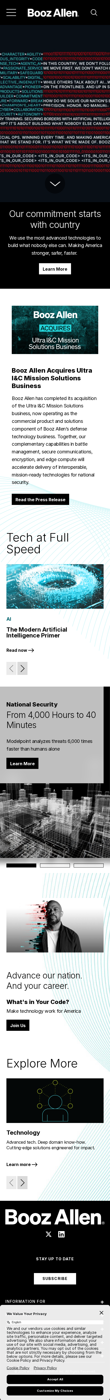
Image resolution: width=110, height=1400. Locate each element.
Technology (23, 1133)
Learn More (55, 269)
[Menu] (11, 12)
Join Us (18, 1025)
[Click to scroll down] (55, 183)
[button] (94, 12)
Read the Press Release (40, 499)
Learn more (19, 1164)
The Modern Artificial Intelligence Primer (36, 633)
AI (8, 619)
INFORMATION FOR (25, 1301)
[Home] (53, 12)
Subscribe (55, 1278)
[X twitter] (48, 1234)
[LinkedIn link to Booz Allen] (61, 1234)
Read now (17, 650)
